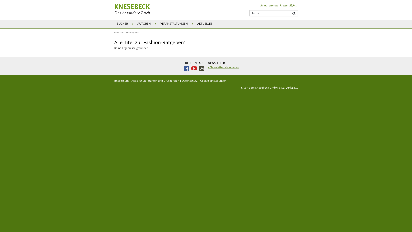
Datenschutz (189, 80)
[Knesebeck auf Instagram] (201, 69)
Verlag (263, 5)
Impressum (121, 80)
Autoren (144, 23)
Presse (283, 5)
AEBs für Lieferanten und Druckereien (155, 80)
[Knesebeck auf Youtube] (195, 69)
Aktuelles (204, 23)
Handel (273, 5)
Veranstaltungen (174, 23)
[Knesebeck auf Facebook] (187, 69)
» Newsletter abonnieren (223, 67)
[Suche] (294, 13)
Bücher (122, 23)
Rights (293, 5)
